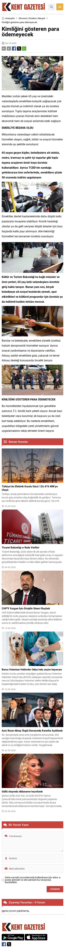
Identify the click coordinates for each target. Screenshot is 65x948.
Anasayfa (10, 18)
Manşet (41, 18)
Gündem (32, 18)
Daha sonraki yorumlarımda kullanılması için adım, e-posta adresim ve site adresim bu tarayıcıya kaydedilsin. (33, 879)
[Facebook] (4, 944)
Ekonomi (23, 18)
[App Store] (36, 938)
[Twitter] (9, 944)
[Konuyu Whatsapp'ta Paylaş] (24, 48)
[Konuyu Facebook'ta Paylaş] (14, 48)
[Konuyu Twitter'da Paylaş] (19, 48)
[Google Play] (13, 938)
